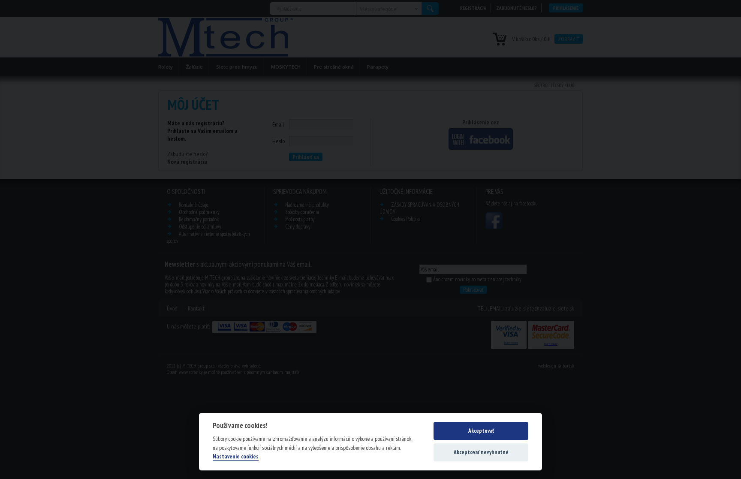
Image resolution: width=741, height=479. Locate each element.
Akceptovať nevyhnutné (481, 452)
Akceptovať (481, 430)
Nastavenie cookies (236, 456)
